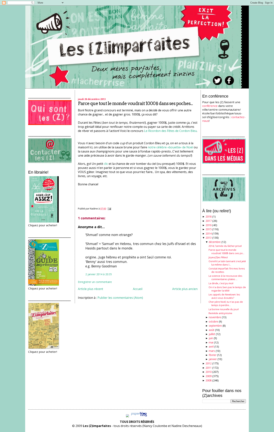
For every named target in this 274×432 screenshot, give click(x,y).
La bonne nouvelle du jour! (224, 309)
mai (211, 342)
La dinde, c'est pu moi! (221, 283)
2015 (209, 229)
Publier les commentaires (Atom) (120, 298)
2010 (209, 372)
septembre (215, 325)
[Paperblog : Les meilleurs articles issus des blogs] (139, 416)
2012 (209, 363)
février (212, 355)
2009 (209, 376)
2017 (209, 221)
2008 (209, 380)
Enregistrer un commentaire (95, 282)
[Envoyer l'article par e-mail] (109, 208)
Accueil (137, 289)
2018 (209, 216)
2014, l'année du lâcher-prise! (225, 246)
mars (212, 351)
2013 (209, 237)
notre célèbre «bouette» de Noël (170, 147)
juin (211, 338)
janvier (213, 359)
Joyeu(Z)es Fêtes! (218, 257)
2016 (209, 225)
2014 (209, 233)
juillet (212, 334)
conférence (210, 106)
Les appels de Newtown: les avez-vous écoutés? (224, 296)
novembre (215, 317)
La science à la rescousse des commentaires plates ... (225, 277)
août (211, 330)
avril (211, 346)
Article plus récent (90, 289)
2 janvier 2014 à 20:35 (98, 274)
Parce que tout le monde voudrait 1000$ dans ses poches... (135, 103)
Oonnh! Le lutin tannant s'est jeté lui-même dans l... (227, 263)
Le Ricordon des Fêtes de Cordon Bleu (170, 131)
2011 (209, 367)
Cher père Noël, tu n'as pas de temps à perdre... (226, 303)
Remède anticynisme (220, 313)
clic (106, 164)
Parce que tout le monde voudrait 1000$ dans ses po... (226, 251)
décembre (215, 242)
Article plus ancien (185, 289)
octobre (213, 321)
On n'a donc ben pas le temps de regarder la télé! (227, 289)
